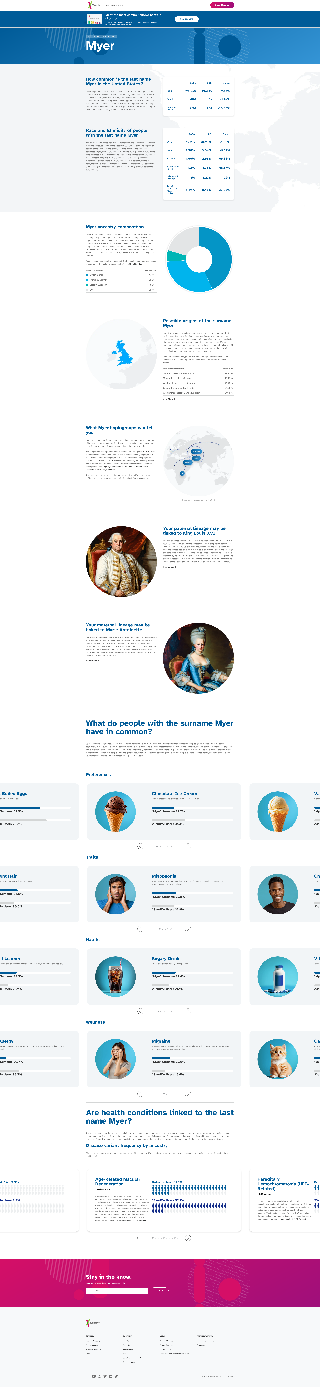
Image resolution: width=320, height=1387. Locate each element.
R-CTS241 (97, 461)
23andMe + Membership (95, 1349)
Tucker (98, 470)
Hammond (116, 467)
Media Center (128, 1349)
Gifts (88, 1354)
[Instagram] (99, 1377)
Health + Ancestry (93, 1341)
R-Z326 (145, 452)
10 (177, 1238)
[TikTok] (116, 1377)
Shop (222, 5)
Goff (103, 470)
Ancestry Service (92, 1345)
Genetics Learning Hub (132, 1358)
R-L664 (109, 461)
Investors (126, 1341)
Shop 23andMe (187, 19)
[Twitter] (105, 1377)
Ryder (145, 467)
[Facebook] (88, 1377)
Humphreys (106, 467)
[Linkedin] (110, 1377)
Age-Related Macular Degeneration (132, 1220)
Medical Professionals (205, 1341)
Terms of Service (166, 1341)
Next (188, 846)
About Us (126, 1345)
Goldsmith (110, 470)
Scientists (201, 1345)
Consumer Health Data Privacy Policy (174, 1354)
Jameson (90, 470)
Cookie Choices (166, 1349)
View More (168, 399)
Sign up (160, 1290)
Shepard (138, 467)
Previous (141, 846)
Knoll (131, 467)
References (168, 567)
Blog (124, 1354)
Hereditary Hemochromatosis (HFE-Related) (287, 1219)
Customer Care (129, 1362)
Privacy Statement (167, 1345)
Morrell (125, 467)
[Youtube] (94, 1377)
